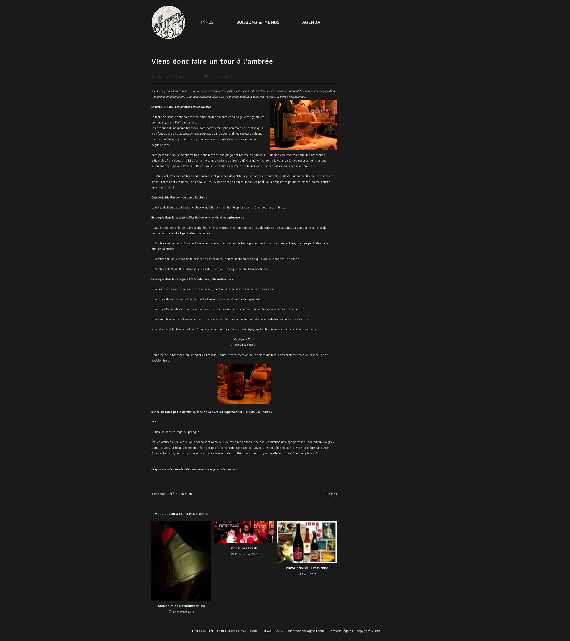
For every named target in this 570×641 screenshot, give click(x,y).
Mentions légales (340, 631)
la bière (226, 77)
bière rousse (229, 469)
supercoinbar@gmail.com (305, 631)
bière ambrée (175, 469)
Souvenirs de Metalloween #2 (181, 605)
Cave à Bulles (192, 166)
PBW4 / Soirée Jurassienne (307, 568)
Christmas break (244, 548)
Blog (212, 77)
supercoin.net (180, 91)
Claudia (162, 77)
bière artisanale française (202, 469)
